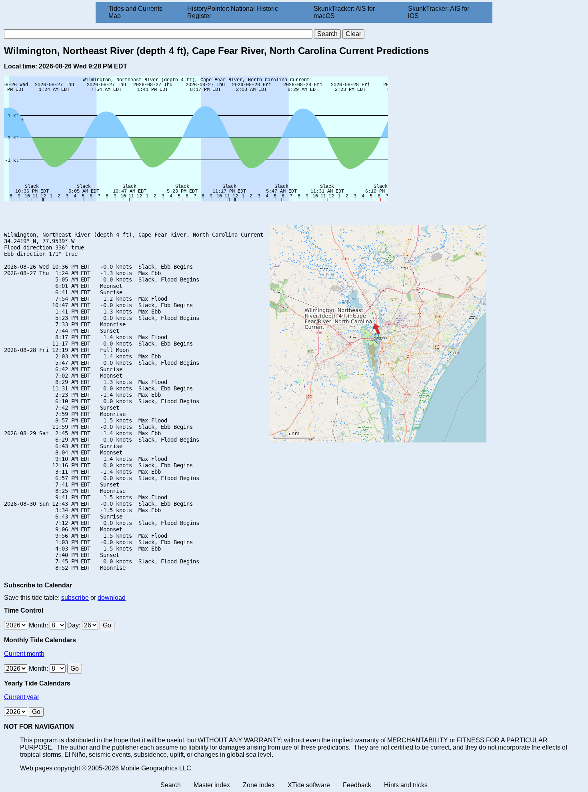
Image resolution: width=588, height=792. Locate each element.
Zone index (259, 785)
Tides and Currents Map (135, 12)
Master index (212, 785)
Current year (21, 697)
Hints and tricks (406, 785)
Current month (24, 653)
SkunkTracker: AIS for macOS (344, 12)
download (112, 597)
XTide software (309, 785)
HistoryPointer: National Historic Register (232, 12)
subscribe (75, 597)
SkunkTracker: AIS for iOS (438, 12)
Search (170, 785)
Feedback (357, 785)
